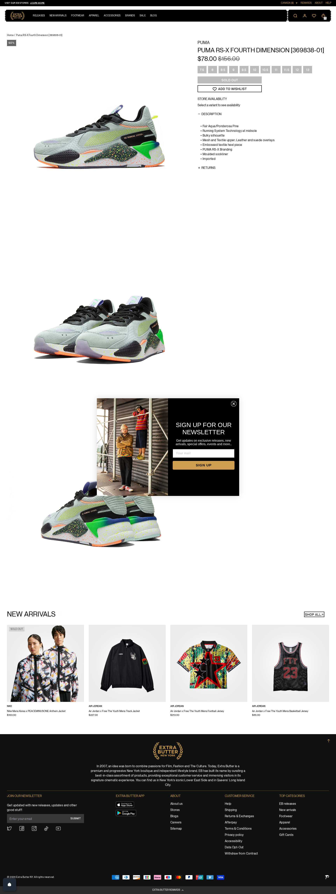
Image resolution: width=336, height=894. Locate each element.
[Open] (9, 884)
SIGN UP (204, 465)
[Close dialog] (233, 403)
